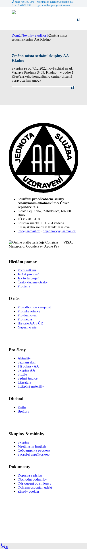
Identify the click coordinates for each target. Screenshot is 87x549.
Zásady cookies (28, 491)
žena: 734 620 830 (21, 5)
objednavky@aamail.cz (59, 231)
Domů (16, 35)
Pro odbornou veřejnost (34, 307)
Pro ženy (24, 286)
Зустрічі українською (58, 5)
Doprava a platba (30, 475)
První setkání (27, 270)
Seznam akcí (26, 362)
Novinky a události (34, 35)
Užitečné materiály (31, 386)
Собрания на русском (34, 450)
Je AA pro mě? (28, 274)
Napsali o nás (27, 327)
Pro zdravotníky (29, 311)
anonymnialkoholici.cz (66, 520)
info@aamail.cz (29, 231)
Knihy (22, 407)
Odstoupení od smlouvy (34, 483)
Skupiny (23, 442)
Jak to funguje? (28, 278)
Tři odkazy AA (28, 366)
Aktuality (24, 358)
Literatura (24, 382)
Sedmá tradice (27, 378)
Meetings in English (47, 1)
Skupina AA (26, 370)
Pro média (25, 319)
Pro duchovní (27, 315)
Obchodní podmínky (32, 479)
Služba (22, 374)
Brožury (23, 411)
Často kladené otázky (33, 282)
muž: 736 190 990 (24, 1)
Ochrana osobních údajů (35, 487)
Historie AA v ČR (30, 323)
